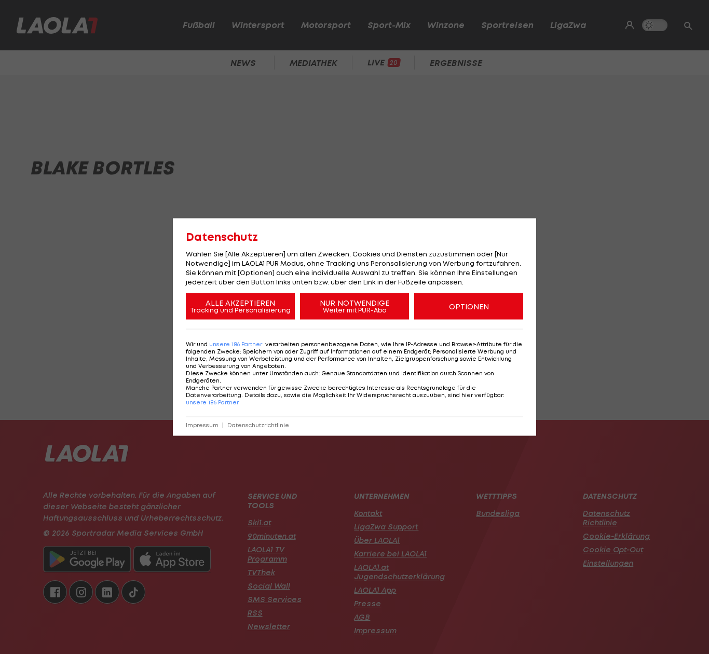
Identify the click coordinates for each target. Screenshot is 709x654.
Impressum (202, 425)
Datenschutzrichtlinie (258, 425)
